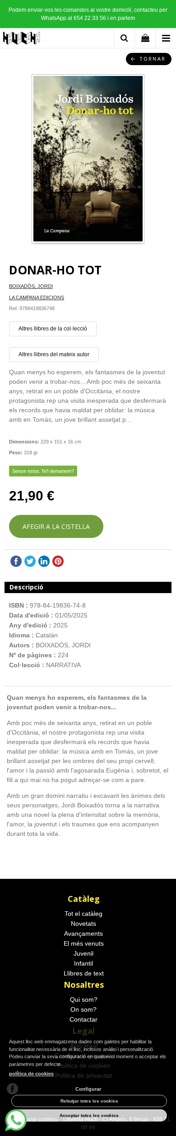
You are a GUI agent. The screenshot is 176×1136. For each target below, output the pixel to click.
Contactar (83, 1019)
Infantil (83, 963)
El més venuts (84, 943)
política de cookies (31, 1073)
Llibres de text (84, 973)
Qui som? (83, 999)
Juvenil (83, 953)
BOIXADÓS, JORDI (31, 286)
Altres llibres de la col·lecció (53, 328)
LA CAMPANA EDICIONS (36, 297)
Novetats (83, 923)
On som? (83, 1009)
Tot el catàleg (83, 913)
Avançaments (83, 933)
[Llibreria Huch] (22, 39)
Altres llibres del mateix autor (54, 354)
